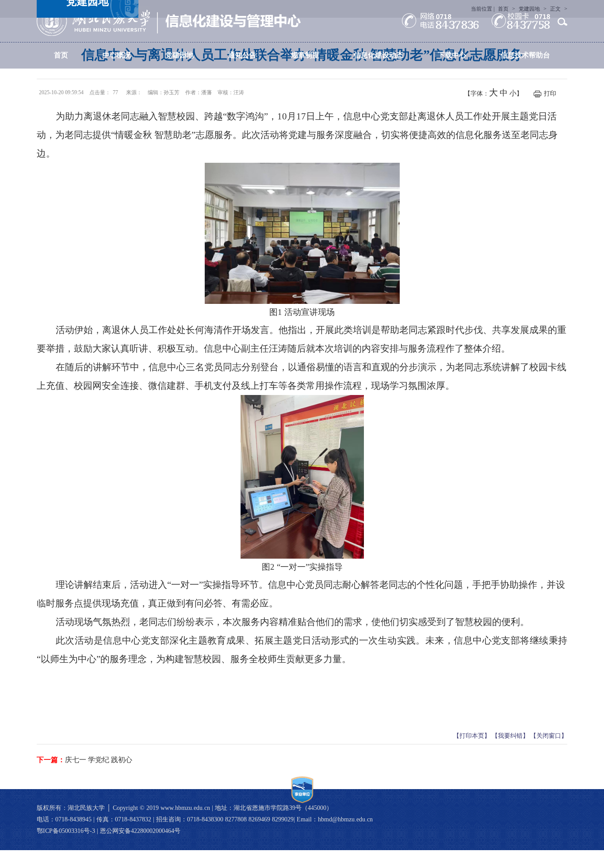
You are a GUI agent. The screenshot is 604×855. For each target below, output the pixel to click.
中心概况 (117, 55)
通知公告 (242, 55)
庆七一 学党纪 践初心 (98, 759)
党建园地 (179, 55)
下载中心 (452, 55)
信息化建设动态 (378, 55)
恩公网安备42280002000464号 (140, 831)
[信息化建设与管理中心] (169, 21)
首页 (61, 55)
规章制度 (305, 55)
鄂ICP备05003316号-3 (66, 831)
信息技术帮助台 (525, 55)
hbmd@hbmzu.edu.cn (345, 819)
